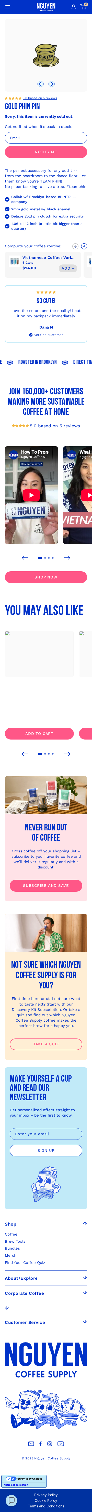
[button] (40, 84)
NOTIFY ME (46, 152)
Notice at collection (16, 1484)
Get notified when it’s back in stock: (38, 126)
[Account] (73, 7)
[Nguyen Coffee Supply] (46, 7)
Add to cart (39, 733)
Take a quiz (46, 1044)
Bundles (12, 1248)
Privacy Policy (46, 1495)
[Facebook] (40, 1444)
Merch (10, 1255)
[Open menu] (8, 7)
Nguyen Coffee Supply (52, 1458)
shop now (45, 577)
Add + (68, 268)
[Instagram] (49, 1444)
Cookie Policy (46, 1500)
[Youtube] (60, 1444)
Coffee (11, 1234)
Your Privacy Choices (29, 1478)
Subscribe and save (46, 885)
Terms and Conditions (46, 1506)
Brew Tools (15, 1241)
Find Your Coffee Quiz (25, 1262)
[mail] (31, 1444)
